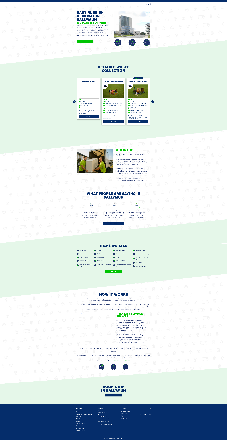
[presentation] (74, 101)
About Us (122, 4)
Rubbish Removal (114, 4)
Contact (140, 4)
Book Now (85, 41)
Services (135, 4)
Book (106, 4)
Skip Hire (129, 4)
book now (88, 116)
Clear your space (113, 223)
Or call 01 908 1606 (85, 45)
